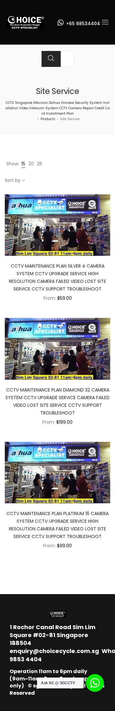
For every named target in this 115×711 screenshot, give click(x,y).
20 (31, 164)
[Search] (51, 59)
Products (48, 119)
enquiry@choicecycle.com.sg (54, 651)
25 (39, 164)
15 (23, 164)
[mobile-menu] (105, 22)
